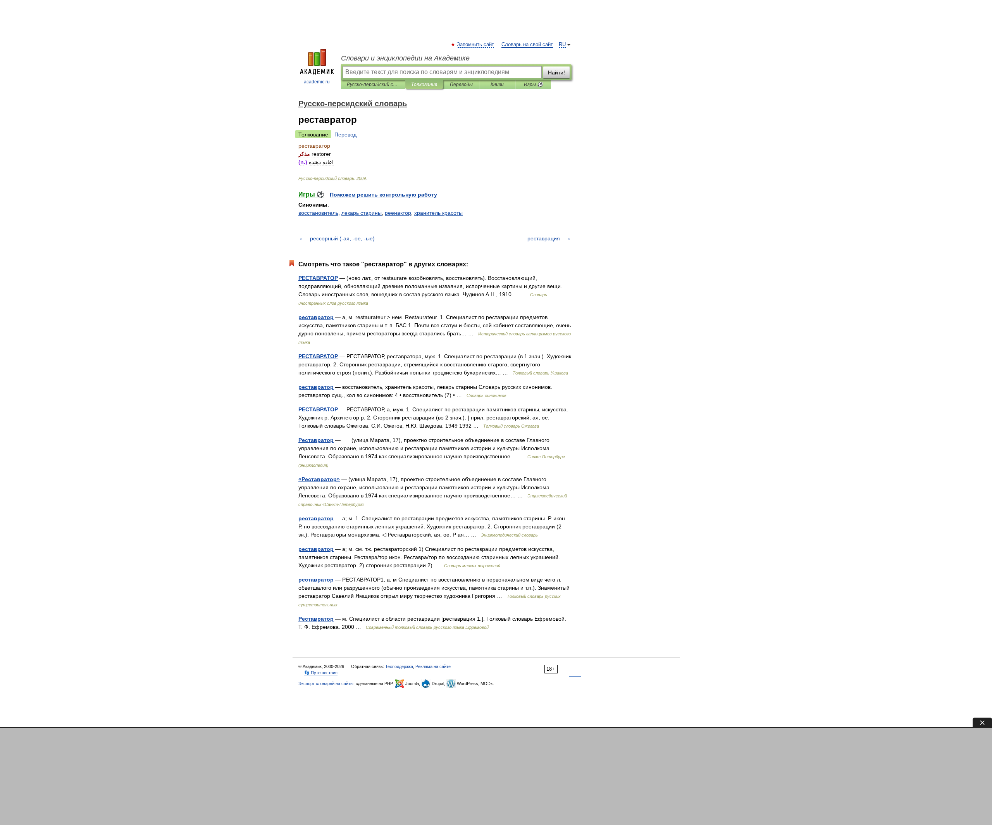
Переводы (461, 84)
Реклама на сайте (433, 666)
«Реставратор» (319, 479)
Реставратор (316, 440)
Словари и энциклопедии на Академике (405, 58)
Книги (497, 84)
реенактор (398, 213)
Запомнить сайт (476, 44)
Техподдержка (399, 666)
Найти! (556, 72)
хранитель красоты (438, 213)
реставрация (543, 238)
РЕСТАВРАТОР (318, 278)
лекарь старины (361, 213)
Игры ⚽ (533, 84)
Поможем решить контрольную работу (383, 195)
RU (562, 44)
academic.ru (317, 82)
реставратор (316, 317)
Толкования (424, 84)
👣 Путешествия (321, 672)
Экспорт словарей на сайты (325, 683)
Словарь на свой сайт (527, 44)
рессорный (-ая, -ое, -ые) (342, 238)
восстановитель (318, 213)
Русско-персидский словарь (373, 84)
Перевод (345, 134)
